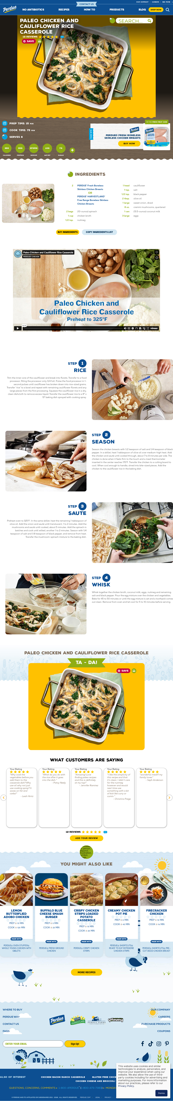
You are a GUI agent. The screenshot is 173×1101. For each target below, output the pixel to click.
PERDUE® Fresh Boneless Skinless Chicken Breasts (122, 136)
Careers (155, 2)
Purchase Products (155, 1024)
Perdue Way (11, 1017)
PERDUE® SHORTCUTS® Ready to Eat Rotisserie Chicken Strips (121, 948)
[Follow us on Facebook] (142, 1043)
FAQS (6, 1031)
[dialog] (143, 1080)
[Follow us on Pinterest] (167, 1043)
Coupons (163, 1031)
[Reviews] (62, 37)
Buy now (129, 143)
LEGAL (97, 1097)
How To (89, 9)
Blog (142, 9)
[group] (21, 797)
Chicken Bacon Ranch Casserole (63, 1077)
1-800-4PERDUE (69, 1087)
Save (30, 41)
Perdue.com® (85, 1097)
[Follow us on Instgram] (158, 1043)
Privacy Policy (126, 1086)
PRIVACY (108, 1097)
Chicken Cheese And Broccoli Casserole (103, 1081)
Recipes (64, 9)
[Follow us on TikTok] (150, 1043)
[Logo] (57, 1020)
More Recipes (86, 972)
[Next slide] (169, 797)
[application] (86, 290)
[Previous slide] (3, 797)
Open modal (72, 150)
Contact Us (86, 4)
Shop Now (156, 9)
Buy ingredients (68, 232)
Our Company (160, 1010)
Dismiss (161, 1093)
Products (117, 9)
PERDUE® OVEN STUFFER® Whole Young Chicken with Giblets (16, 948)
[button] (50, 37)
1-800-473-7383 (91, 1087)
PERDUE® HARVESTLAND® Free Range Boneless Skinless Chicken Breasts (92, 200)
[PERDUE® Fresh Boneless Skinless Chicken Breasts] (156, 136)
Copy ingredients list (99, 231)
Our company (142, 2)
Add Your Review (86, 838)
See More (166, 2)
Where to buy (12, 1010)
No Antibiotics (33, 9)
